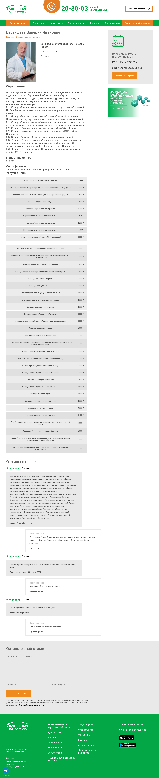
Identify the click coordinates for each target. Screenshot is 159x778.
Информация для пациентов (87, 751)
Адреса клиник (86, 745)
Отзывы (45, 56)
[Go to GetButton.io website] (6, 775)
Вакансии (83, 740)
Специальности (23, 37)
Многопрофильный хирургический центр (59, 726)
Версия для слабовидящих (139, 9)
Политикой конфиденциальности (31, 705)
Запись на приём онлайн (131, 724)
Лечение (52, 737)
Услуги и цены (85, 724)
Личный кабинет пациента (132, 729)
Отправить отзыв (19, 693)
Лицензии (10, 758)
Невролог (36, 37)
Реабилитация (55, 742)
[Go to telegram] (6, 771)
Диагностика (54, 732)
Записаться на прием (125, 76)
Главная (10, 37)
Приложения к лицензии (16, 761)
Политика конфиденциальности (15, 766)
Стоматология (55, 752)
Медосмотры (55, 747)
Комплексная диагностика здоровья (61, 759)
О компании (84, 735)
